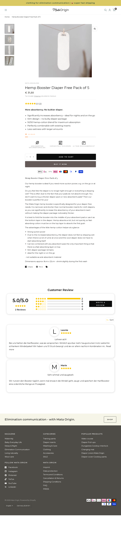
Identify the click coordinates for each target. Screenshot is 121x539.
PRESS (46, 489)
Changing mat (87, 449)
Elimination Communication (17, 449)
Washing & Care (50, 446)
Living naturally (11, 453)
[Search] (105, 10)
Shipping (37, 96)
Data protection (50, 471)
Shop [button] (110, 419)
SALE (45, 457)
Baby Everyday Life (13, 442)
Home (7, 17)
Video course (87, 438)
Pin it (41, 267)
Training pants (49, 438)
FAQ (45, 485)
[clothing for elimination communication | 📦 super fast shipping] (60, 3)
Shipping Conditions (52, 482)
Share (30, 267)
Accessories (48, 453)
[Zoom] (94, 28)
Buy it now (60, 164)
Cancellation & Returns (53, 478)
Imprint (46, 467)
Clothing (47, 449)
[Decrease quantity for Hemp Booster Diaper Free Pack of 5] (27, 157)
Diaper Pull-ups (88, 442)
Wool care (9, 457)
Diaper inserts (49, 442)
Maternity (9, 438)
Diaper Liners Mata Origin (92, 453)
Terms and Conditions (53, 474)
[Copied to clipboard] (47, 267)
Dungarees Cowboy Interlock (94, 446)
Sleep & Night (11, 446)
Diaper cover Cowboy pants (94, 457)
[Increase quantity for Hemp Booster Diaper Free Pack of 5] (33, 157)
